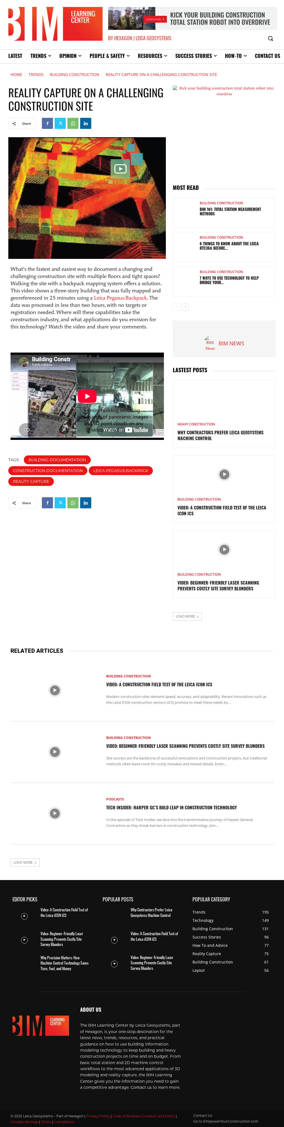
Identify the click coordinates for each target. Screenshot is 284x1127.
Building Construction (74, 74)
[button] (270, 38)
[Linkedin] (85, 123)
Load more (185, 616)
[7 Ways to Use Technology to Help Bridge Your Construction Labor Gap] (184, 281)
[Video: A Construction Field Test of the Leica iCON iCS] (224, 474)
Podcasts (115, 799)
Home (16, 74)
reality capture (31, 481)
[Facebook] (47, 123)
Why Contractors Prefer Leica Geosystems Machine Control (151, 912)
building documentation (57, 459)
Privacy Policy (98, 1116)
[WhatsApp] (72, 123)
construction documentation (48, 470)
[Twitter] (60, 123)
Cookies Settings (24, 1122)
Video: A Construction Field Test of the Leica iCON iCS (159, 685)
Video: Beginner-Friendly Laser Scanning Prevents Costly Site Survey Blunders (185, 746)
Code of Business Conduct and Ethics (144, 1116)
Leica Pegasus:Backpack (120, 298)
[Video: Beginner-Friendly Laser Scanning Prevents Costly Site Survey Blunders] (224, 549)
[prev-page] (176, 307)
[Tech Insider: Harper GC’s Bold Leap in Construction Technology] (55, 813)
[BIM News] (210, 344)
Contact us (141, 1087)
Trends (36, 74)
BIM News (231, 343)
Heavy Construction (196, 424)
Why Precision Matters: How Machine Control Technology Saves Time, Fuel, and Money (64, 963)
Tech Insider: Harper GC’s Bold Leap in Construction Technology (171, 808)
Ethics (46, 1122)
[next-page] (185, 307)
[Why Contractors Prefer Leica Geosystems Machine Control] (224, 399)
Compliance (64, 1122)
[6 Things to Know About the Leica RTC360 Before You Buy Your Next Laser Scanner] (184, 247)
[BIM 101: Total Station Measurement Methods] (184, 212)
